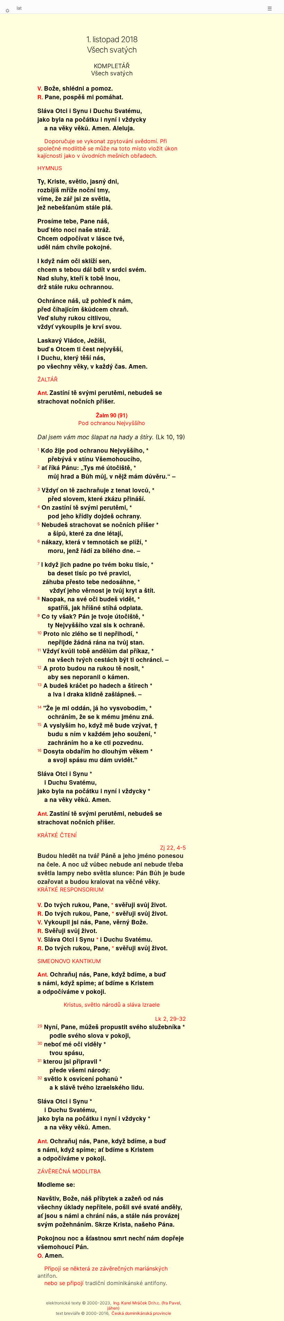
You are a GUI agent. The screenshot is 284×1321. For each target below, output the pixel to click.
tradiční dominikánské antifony (125, 1283)
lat (19, 8)
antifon (46, 1275)
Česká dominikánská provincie (141, 1313)
